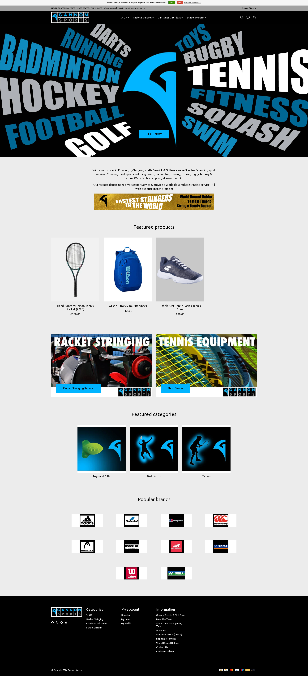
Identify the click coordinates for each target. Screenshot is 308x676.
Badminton (154, 476)
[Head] (87, 547)
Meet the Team (164, 619)
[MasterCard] (232, 670)
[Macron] (132, 547)
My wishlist (127, 623)
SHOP (89, 615)
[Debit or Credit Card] (253, 670)
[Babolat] (132, 520)
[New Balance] (176, 547)
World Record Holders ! (168, 643)
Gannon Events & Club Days (170, 615)
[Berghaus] (176, 520)
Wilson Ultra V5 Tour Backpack (128, 305)
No (179, 3)
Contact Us (162, 647)
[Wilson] (132, 573)
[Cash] (221, 670)
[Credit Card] (226, 670)
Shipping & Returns (166, 638)
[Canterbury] (221, 520)
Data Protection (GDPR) (169, 634)
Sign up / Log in (249, 8)
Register (125, 615)
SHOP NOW (154, 134)
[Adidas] (87, 520)
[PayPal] (247, 670)
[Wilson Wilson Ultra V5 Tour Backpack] (128, 269)
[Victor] (221, 547)
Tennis (206, 476)
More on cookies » (192, 3)
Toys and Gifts (102, 476)
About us (161, 630)
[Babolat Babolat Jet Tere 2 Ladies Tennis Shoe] (180, 269)
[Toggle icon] (242, 17)
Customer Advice (165, 651)
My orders (126, 619)
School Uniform (94, 627)
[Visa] (237, 670)
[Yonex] (176, 573)
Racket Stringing (94, 619)
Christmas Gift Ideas (96, 623)
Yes (172, 3)
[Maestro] (242, 670)
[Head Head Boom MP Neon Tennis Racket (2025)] (75, 269)
